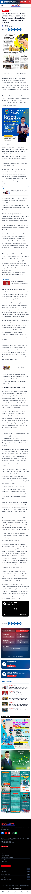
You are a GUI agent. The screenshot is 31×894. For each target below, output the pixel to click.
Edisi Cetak (5, 10)
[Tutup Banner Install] (29, 2)
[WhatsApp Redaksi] (15, 833)
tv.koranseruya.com (11, 661)
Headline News (4, 869)
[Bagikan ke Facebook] (9, 29)
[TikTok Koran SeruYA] (12, 833)
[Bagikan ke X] (12, 29)
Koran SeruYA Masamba (6, 879)
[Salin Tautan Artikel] (20, 29)
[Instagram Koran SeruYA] (9, 833)
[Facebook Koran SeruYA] (2, 833)
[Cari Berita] (29, 5)
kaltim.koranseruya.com (12, 672)
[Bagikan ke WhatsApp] (14, 29)
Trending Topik (4, 877)
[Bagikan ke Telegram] (17, 29)
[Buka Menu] (2, 5)
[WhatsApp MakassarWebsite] (22, 888)
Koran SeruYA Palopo (5, 874)
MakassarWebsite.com (17, 888)
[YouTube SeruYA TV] (5, 833)
